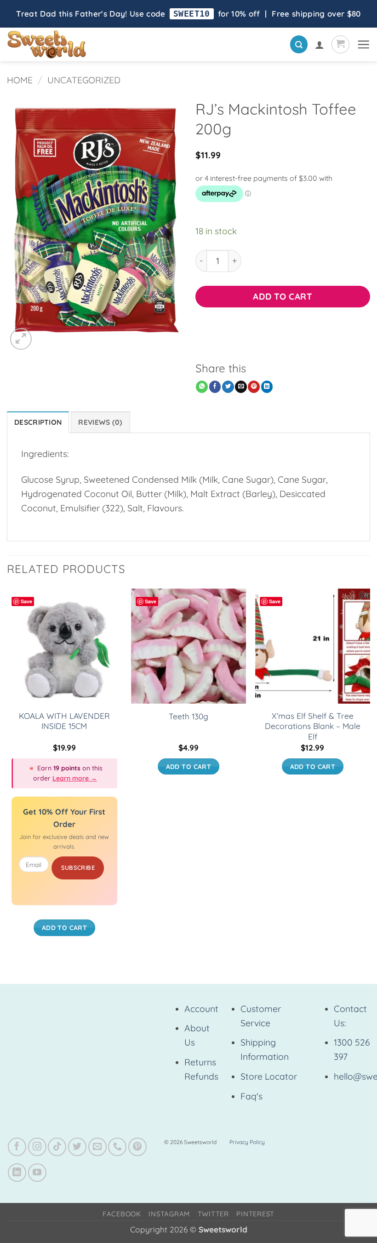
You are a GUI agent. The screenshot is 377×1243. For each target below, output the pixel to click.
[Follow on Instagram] (37, 1147)
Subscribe (78, 867)
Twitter (213, 1213)
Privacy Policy (247, 1142)
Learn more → (74, 778)
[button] (299, 44)
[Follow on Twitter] (77, 1147)
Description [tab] (38, 422)
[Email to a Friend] (241, 387)
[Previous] (7, 771)
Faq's (251, 1096)
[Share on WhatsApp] (202, 387)
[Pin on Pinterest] (254, 387)
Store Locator (268, 1076)
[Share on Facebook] (215, 387)
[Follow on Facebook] (17, 1147)
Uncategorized (83, 80)
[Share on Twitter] (228, 387)
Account (201, 1008)
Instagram (169, 1213)
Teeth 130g (188, 716)
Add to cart (282, 296)
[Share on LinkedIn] (267, 387)
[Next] (370, 771)
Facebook (122, 1213)
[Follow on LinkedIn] (17, 1172)
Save (26, 601)
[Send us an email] (97, 1147)
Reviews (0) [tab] (100, 422)
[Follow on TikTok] (57, 1147)
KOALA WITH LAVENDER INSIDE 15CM (64, 721)
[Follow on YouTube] (37, 1172)
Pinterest (255, 1213)
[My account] (319, 45)
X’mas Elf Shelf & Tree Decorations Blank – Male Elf (312, 726)
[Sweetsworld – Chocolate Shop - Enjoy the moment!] (78, 44)
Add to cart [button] (64, 927)
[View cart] (340, 44)
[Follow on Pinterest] (137, 1147)
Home (20, 80)
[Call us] (117, 1147)
